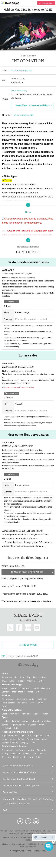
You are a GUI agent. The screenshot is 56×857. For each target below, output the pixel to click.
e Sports (32, 724)
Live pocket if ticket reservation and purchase (10, 3)
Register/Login (47, 3)
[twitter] (20, 821)
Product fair (7, 750)
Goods (40, 702)
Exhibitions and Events (14, 746)
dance (30, 692)
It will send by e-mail (37, 627)
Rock (22, 677)
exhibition (42, 699)
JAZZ (4, 681)
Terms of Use (10, 792)
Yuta (30, 70)
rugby (25, 721)
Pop (28, 677)
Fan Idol (6, 695)
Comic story (25, 688)
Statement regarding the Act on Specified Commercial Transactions (28, 801)
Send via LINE (28, 627)
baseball (5, 721)
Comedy (5, 692)
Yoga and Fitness (10, 735)
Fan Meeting (8, 699)
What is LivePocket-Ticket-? (18, 765)
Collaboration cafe (10, 714)
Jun (18, 70)
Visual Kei (31, 681)
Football (16, 721)
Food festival (40, 753)
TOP (3, 656)
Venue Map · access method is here (33, 105)
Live (32, 702)
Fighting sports (18, 724)
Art (3, 757)
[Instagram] (36, 821)
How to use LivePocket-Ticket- (19, 772)
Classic (21, 681)
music (5, 673)
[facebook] (28, 821)
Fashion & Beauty (10, 742)
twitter (10, 627)
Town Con (15, 753)
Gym (23, 735)
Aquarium (38, 735)
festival (30, 750)
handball (42, 724)
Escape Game (33, 739)
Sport (5, 717)
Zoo (29, 735)
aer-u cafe (15, 90)
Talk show (22, 702)
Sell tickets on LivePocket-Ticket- (19, 779)
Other (41, 681)
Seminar (27, 753)
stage (4, 688)
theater (13, 688)
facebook (19, 627)
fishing (21, 739)
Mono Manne (18, 692)
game (12, 739)
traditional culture (41, 688)
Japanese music (9, 677)
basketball (6, 728)
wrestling (46, 721)
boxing (5, 724)
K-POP (12, 681)
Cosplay (24, 742)
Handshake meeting (25, 699)
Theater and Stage (12, 684)
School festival (14, 757)
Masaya (23, 70)
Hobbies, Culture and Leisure (17, 731)
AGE (13, 70)
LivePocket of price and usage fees (21, 785)
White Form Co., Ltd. (24, 115)
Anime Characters (12, 709)
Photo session (8, 702)
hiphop (42, 677)
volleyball (35, 721)
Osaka (23, 90)
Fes (35, 677)
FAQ (5, 810)
